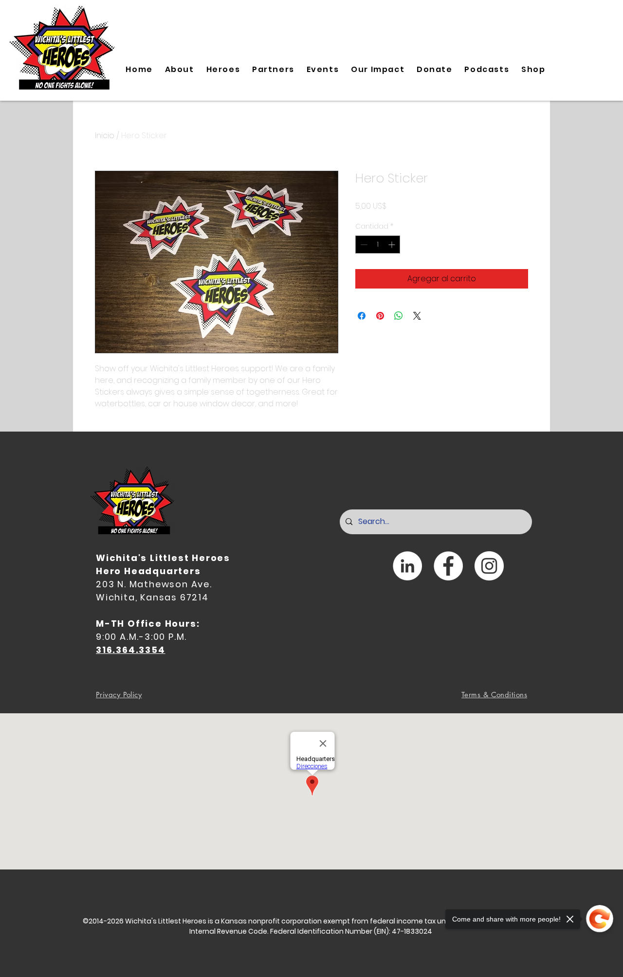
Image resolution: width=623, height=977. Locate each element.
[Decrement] (363, 244)
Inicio (104, 135)
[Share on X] (417, 316)
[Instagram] (489, 565)
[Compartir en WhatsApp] (398, 316)
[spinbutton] (377, 244)
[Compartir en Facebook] (361, 316)
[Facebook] (448, 565)
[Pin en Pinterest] (380, 316)
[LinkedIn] (407, 565)
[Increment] (392, 244)
